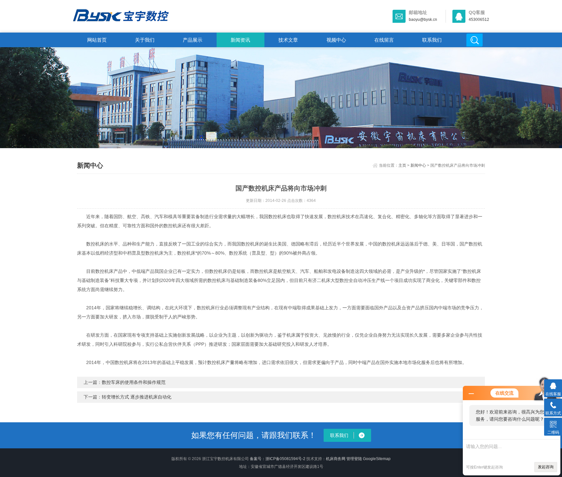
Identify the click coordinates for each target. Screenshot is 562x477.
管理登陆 (354, 458)
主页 (402, 165)
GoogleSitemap (377, 458)
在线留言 (384, 40)
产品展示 (192, 40)
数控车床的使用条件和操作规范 (134, 382)
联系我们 (432, 40)
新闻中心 (418, 165)
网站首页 (97, 40)
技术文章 (288, 40)
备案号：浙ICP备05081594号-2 (277, 458)
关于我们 (144, 40)
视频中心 (336, 40)
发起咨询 (546, 467)
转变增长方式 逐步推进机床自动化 (136, 397)
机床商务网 (335, 458)
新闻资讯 (240, 40)
